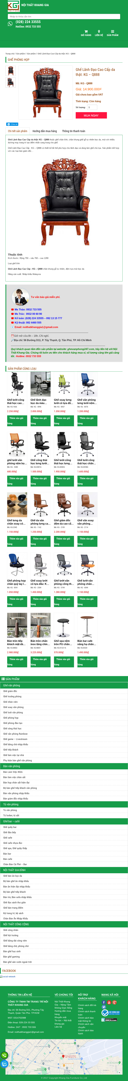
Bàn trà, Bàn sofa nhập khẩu (17, 897)
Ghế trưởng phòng (12, 696)
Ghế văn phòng (11, 685)
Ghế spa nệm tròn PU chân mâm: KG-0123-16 (63, 643)
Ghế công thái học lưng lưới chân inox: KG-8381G (39, 462)
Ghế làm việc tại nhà (13, 755)
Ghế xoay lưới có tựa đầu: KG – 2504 (41, 582)
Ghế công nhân (10, 930)
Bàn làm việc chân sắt (14, 777)
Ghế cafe (7, 837)
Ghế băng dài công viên (15, 940)
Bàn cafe (7, 859)
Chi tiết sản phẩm (17, 131)
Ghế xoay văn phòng (13, 707)
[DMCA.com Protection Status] (109, 1019)
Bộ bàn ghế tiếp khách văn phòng (20, 787)
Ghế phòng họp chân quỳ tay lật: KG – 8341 (17, 582)
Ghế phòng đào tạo (12, 723)
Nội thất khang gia (35, 5)
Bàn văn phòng (11, 766)
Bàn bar (7, 853)
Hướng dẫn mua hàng (45, 131)
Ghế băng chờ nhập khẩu (15, 744)
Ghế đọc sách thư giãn (14, 902)
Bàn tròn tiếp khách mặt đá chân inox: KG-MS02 (16, 643)
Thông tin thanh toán (73, 131)
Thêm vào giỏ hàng (15, 421)
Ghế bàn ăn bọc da (12, 875)
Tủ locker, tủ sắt (11, 815)
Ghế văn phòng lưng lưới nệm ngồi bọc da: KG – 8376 (87, 402)
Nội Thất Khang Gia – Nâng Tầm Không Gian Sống (63, 1004)
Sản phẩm (112, 35)
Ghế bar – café (11, 821)
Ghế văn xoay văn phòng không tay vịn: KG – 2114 (85, 522)
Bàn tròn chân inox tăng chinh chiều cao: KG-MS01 (40, 643)
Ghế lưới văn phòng (13, 712)
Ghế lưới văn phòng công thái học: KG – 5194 (64, 582)
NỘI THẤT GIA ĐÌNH (14, 870)
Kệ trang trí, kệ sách (13, 913)
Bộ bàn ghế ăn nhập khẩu (16, 881)
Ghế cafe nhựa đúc (12, 842)
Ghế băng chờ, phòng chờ (16, 946)
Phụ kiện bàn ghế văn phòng (17, 760)
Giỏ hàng (86, 35)
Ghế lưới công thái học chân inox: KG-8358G (86, 462)
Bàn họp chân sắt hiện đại (16, 782)
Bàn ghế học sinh (12, 951)
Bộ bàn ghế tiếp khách (14, 891)
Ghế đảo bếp (9, 832)
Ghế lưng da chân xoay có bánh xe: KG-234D (15, 522)
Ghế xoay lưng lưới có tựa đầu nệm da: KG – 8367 (63, 402)
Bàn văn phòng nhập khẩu (16, 793)
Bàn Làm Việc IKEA (12, 771)
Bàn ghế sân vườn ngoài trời (17, 961)
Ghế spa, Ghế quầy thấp (15, 848)
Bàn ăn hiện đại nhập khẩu (16, 886)
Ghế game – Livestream (15, 739)
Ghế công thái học (12, 728)
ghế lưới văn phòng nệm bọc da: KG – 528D (16, 462)
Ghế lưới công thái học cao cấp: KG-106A (15, 402)
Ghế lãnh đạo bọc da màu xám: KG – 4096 (40, 402)
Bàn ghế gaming (11, 956)
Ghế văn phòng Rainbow (15, 733)
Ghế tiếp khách (10, 749)
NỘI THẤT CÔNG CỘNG (16, 924)
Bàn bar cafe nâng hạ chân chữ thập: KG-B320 (85, 643)
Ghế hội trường (10, 935)
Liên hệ (99, 35)
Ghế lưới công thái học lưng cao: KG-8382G (63, 462)
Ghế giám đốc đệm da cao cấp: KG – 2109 (64, 522)
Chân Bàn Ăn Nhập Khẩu (15, 918)
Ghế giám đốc (10, 691)
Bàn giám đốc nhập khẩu (15, 798)
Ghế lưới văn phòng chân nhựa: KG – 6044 (87, 582)
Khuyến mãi (60, 1017)
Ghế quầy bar (10, 827)
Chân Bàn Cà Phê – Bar (15, 864)
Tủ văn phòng (10, 804)
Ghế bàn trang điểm (13, 907)
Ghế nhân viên (10, 701)
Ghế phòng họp (10, 717)
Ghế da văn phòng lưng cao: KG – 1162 (40, 522)
